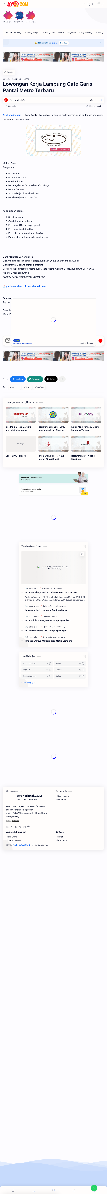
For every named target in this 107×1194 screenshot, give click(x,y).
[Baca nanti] (96, 100)
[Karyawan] (61, 567)
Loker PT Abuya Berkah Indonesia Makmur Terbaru (51, 553)
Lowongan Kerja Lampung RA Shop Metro (46, 571)
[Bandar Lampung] (13, 32)
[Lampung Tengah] (31, 32)
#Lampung (14, 387)
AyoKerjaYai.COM (20, 723)
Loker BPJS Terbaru (16, 455)
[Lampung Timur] (49, 32)
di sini (54, 43)
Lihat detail (49, 1185)
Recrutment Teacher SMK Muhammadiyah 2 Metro (51, 428)
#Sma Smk (39, 387)
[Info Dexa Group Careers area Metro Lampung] (21, 415)
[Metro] (61, 32)
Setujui (23, 1185)
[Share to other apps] (62, 379)
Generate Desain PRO (55, 328)
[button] (103, 4)
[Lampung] (47, 577)
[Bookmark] (93, 4)
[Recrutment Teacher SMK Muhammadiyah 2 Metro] (53, 415)
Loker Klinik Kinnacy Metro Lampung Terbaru (85, 428)
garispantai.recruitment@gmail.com (26, 286)
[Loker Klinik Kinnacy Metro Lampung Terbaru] (86, 415)
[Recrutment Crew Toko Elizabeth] (86, 444)
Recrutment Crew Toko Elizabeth (83, 457)
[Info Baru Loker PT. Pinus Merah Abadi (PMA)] (53, 444)
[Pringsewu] (71, 32)
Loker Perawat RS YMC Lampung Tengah (45, 591)
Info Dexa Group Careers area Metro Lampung (18, 428)
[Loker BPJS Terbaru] (21, 444)
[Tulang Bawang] (85, 32)
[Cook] (45, 549)
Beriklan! (63, 43)
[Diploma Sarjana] (55, 549)
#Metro (27, 387)
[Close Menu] (100, 43)
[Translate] (89, 4)
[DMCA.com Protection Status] (27, 699)
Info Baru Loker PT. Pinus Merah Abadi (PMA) (51, 457)
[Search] (84, 4)
